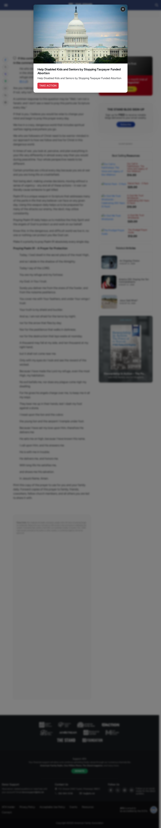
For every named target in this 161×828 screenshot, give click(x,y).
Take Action (48, 85)
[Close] (123, 9)
